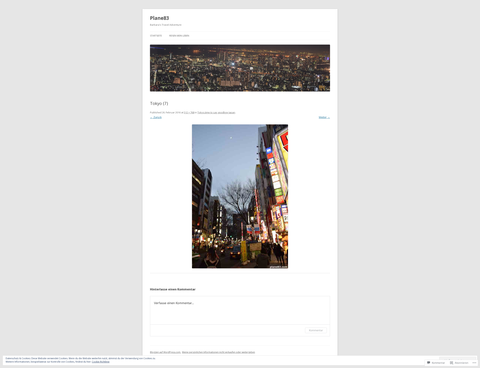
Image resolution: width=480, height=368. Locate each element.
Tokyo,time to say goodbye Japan (216, 112)
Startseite (156, 35)
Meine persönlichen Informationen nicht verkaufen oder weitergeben (218, 352)
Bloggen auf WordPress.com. (165, 352)
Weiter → (324, 117)
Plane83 (159, 18)
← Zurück (156, 117)
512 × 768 (189, 112)
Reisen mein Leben (179, 35)
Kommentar (316, 330)
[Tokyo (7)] (240, 196)
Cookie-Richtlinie (101, 361)
